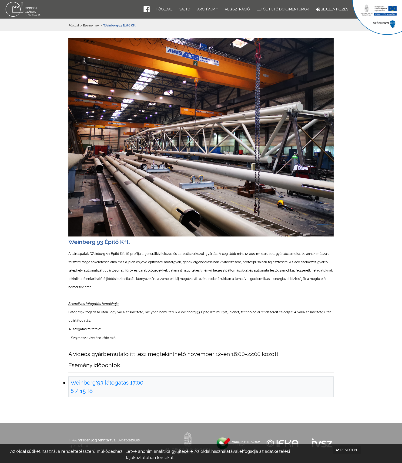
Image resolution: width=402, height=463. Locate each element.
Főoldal (164, 9)
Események (91, 25)
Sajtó (184, 9)
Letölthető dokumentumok (283, 9)
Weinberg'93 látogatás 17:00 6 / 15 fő (106, 386)
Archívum (206, 9)
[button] (147, 10)
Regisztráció (237, 9)
